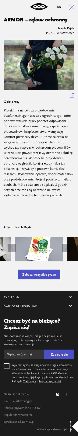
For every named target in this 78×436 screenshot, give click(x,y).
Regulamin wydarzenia (18, 414)
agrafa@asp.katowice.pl (19, 421)
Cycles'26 (11, 297)
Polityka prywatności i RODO (22, 408)
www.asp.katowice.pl (52, 429)
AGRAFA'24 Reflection (20, 305)
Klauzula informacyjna (18, 401)
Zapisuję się (59, 355)
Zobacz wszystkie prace (39, 275)
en (59, 7)
